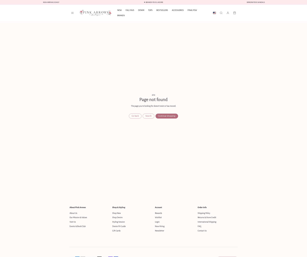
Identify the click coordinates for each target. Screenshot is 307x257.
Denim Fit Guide (119, 226)
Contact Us (202, 231)
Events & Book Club (78, 226)
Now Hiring (160, 226)
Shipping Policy (204, 213)
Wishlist (158, 217)
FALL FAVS (130, 10)
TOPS (150, 10)
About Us (73, 213)
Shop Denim (117, 217)
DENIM (141, 10)
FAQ (199, 226)
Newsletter (159, 231)
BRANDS (121, 15)
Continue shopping (166, 116)
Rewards (158, 213)
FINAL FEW (192, 10)
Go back (135, 116)
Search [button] (148, 116)
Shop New (116, 213)
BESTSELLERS (162, 10)
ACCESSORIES (178, 10)
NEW (119, 10)
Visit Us (73, 222)
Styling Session (118, 222)
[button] (72, 13)
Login (157, 222)
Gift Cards (116, 231)
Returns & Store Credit (207, 217)
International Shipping (207, 222)
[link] (228, 13)
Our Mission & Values (78, 217)
